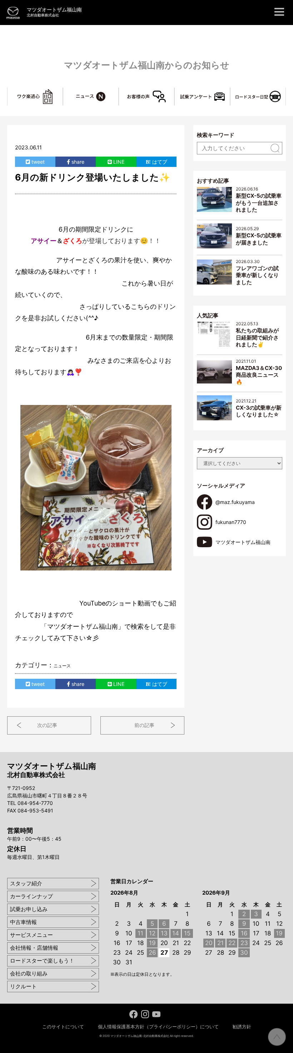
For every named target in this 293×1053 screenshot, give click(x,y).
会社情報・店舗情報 (34, 947)
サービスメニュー (31, 934)
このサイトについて (63, 1026)
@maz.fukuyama (235, 502)
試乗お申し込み (29, 909)
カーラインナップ (31, 896)
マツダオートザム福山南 (54, 12)
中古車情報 (23, 922)
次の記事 (47, 725)
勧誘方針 (242, 1026)
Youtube (156, 1014)
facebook (133, 1014)
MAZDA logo (13, 12)
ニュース (118, 91)
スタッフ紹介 (26, 883)
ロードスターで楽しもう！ (42, 960)
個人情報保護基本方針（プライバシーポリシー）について (158, 1026)
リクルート (23, 986)
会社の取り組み (29, 973)
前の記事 (144, 725)
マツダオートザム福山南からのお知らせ (146, 65)
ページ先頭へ (277, 1037)
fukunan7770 (230, 522)
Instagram (145, 1014)
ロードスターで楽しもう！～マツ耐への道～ (285, 91)
